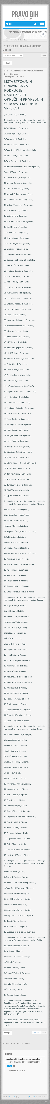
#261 (7, 74)
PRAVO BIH (25, 15)
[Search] (21, 56)
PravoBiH (12, 1097)
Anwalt (22, 1097)
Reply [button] (8, 63)
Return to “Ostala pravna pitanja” (17, 1043)
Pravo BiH (32, 1097)
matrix (15, 74)
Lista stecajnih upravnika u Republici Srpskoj (23, 70)
